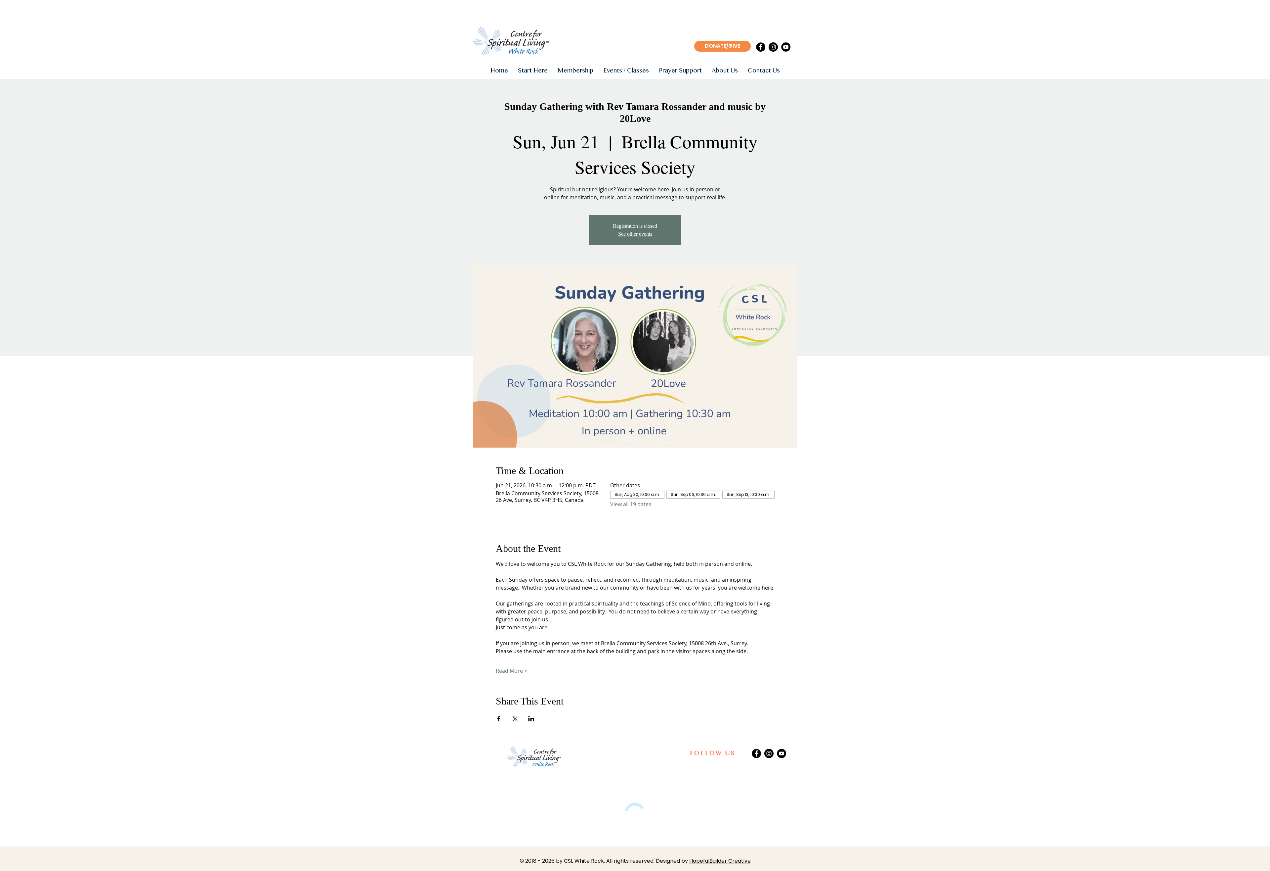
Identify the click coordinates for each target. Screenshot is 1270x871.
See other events (635, 234)
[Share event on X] (515, 718)
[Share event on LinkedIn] (531, 718)
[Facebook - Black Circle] (760, 47)
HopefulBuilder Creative (720, 861)
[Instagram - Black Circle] (773, 47)
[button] (533, 71)
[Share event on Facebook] (499, 718)
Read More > (511, 670)
